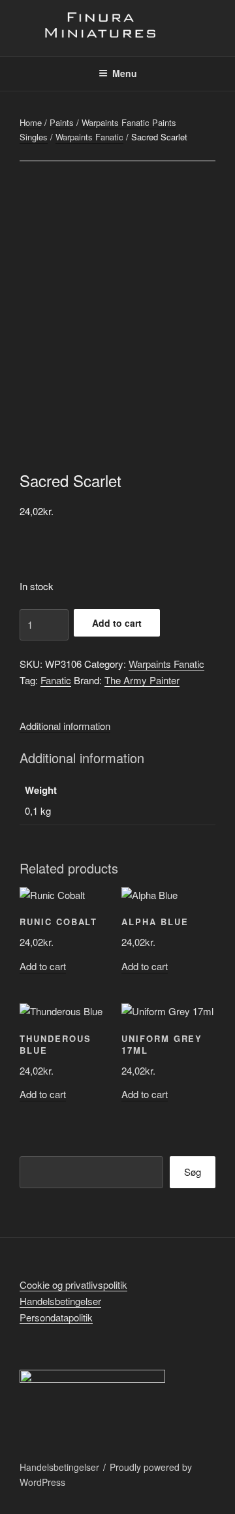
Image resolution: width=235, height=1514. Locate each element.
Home (31, 122)
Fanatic (55, 680)
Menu (124, 73)
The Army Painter (142, 680)
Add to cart (117, 622)
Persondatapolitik (56, 1317)
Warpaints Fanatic (89, 137)
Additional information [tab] (65, 726)
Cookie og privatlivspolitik (73, 1284)
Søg (192, 1171)
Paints (62, 122)
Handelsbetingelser (60, 1301)
